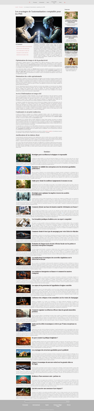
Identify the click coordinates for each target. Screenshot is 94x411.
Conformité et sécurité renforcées (22, 52)
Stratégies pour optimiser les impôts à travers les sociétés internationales (50, 194)
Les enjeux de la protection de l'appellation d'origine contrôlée (52, 285)
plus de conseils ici (49, 131)
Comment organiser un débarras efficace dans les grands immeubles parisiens (54, 310)
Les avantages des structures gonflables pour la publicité (50, 350)
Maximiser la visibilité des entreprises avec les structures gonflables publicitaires (53, 167)
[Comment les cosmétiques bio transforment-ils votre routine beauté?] (71, 15)
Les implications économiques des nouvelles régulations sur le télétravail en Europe (52, 258)
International (41, 2)
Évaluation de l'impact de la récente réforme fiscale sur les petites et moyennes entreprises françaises (54, 244)
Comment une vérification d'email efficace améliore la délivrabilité (71, 37)
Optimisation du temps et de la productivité (24, 46)
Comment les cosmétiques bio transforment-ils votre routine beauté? (71, 21)
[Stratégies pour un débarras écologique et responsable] (71, 47)
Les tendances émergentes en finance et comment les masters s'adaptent (52, 272)
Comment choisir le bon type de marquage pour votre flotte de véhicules (55, 231)
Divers (60, 2)
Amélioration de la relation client (22, 54)
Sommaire (19, 44)
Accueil (16, 7)
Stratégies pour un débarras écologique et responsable (71, 52)
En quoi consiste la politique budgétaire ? (45, 338)
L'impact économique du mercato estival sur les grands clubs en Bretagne (52, 363)
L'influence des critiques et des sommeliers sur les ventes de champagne (55, 298)
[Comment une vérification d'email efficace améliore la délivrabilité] (71, 31)
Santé (48, 2)
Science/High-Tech (54, 2)
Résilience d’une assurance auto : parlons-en (46, 376)
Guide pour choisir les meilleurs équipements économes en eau (52, 181)
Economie (35, 2)
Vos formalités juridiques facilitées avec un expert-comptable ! (52, 219)
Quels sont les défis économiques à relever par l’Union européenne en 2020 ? (54, 324)
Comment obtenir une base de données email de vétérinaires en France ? (55, 207)
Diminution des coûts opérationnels (22, 48)
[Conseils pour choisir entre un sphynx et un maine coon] (71, 61)
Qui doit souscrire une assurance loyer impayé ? (47, 388)
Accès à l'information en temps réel (22, 50)
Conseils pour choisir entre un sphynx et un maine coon (71, 67)
